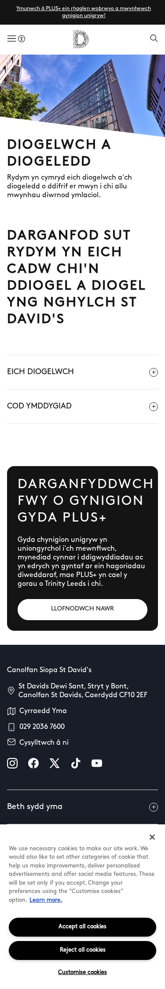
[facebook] (33, 763)
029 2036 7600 (42, 727)
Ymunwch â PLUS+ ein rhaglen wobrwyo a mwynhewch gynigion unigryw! (83, 12)
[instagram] (12, 763)
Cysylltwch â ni (44, 742)
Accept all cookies (82, 927)
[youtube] (97, 763)
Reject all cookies (83, 950)
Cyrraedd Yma (43, 711)
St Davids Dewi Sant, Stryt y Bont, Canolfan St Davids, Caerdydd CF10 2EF (82, 691)
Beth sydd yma (34, 807)
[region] (82, 906)
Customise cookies (82, 972)
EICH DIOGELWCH (40, 372)
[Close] (152, 837)
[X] (54, 763)
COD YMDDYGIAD (39, 407)
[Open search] (154, 39)
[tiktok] (75, 763)
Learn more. (45, 900)
